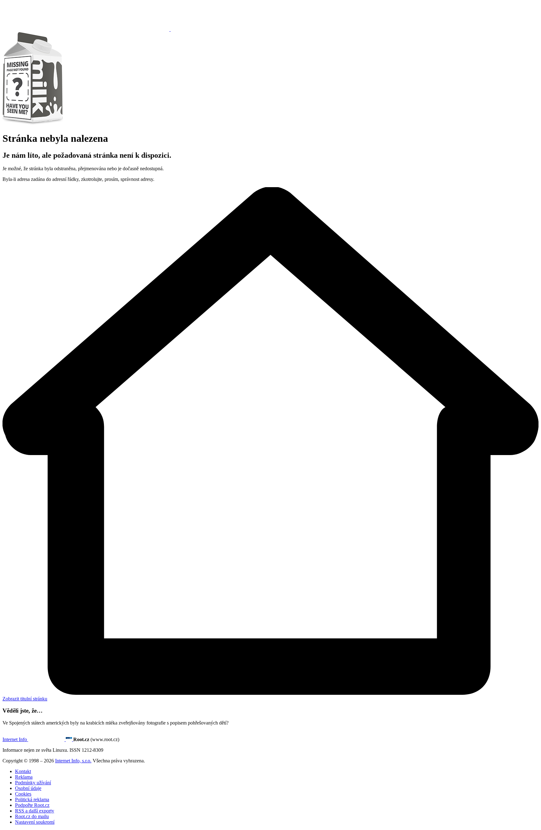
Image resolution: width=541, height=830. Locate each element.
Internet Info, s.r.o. (73, 760)
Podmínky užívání (33, 782)
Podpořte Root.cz (32, 805)
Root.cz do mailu (32, 816)
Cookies (23, 794)
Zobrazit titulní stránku (25, 698)
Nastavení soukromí (34, 822)
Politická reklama (32, 799)
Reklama (24, 777)
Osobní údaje (28, 788)
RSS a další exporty (34, 810)
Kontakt (23, 771)
